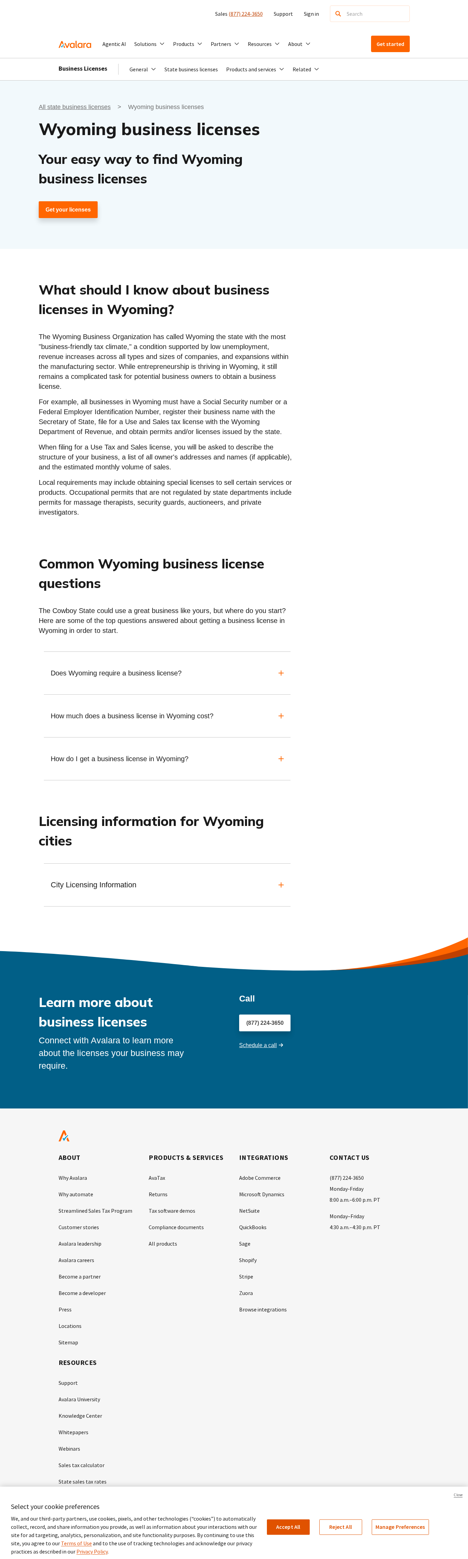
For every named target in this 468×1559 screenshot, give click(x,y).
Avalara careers (76, 1260)
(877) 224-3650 (246, 13)
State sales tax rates (83, 1481)
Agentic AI (114, 43)
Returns (158, 1194)
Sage (244, 1243)
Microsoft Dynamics (261, 1194)
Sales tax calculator (81, 1465)
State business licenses (191, 69)
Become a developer (82, 1293)
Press (65, 1309)
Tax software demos (172, 1210)
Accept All (288, 1526)
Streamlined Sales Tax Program (95, 1210)
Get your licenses (68, 210)
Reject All (340, 1526)
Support (283, 13)
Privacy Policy (92, 1551)
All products (163, 1243)
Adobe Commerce (260, 1177)
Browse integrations (263, 1309)
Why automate (76, 1194)
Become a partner (80, 1276)
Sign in (311, 13)
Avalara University (79, 1399)
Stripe (246, 1276)
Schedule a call (258, 1045)
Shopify (248, 1260)
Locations (70, 1325)
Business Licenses (83, 68)
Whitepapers (73, 1432)
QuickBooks (253, 1227)
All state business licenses (75, 107)
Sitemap (68, 1342)
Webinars (69, 1448)
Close (458, 1494)
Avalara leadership (80, 1243)
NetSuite (249, 1210)
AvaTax (157, 1177)
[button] (149, 44)
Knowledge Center (80, 1415)
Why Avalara (73, 1177)
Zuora (246, 1293)
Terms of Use (76, 1543)
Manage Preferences (400, 1526)
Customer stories (79, 1227)
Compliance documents (176, 1227)
